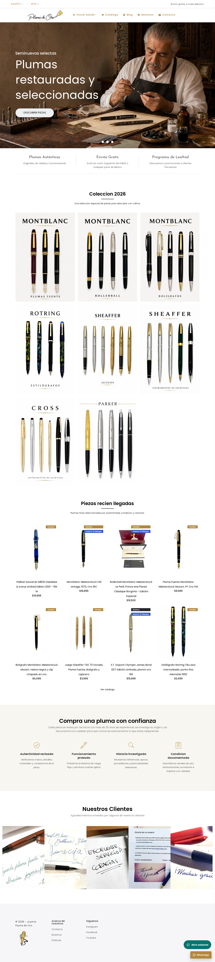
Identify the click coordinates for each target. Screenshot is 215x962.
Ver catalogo (107, 689)
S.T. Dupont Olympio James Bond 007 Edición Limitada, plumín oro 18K (131, 669)
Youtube (91, 937)
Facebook (91, 932)
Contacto (57, 929)
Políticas (56, 940)
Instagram (92, 926)
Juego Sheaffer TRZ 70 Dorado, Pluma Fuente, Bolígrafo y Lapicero (84, 669)
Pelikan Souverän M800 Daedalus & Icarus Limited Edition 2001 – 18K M (36, 586)
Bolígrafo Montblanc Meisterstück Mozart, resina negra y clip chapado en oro (37, 669)
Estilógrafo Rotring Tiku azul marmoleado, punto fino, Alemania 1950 (178, 669)
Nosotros (57, 934)
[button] (103, 142)
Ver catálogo (33, 112)
